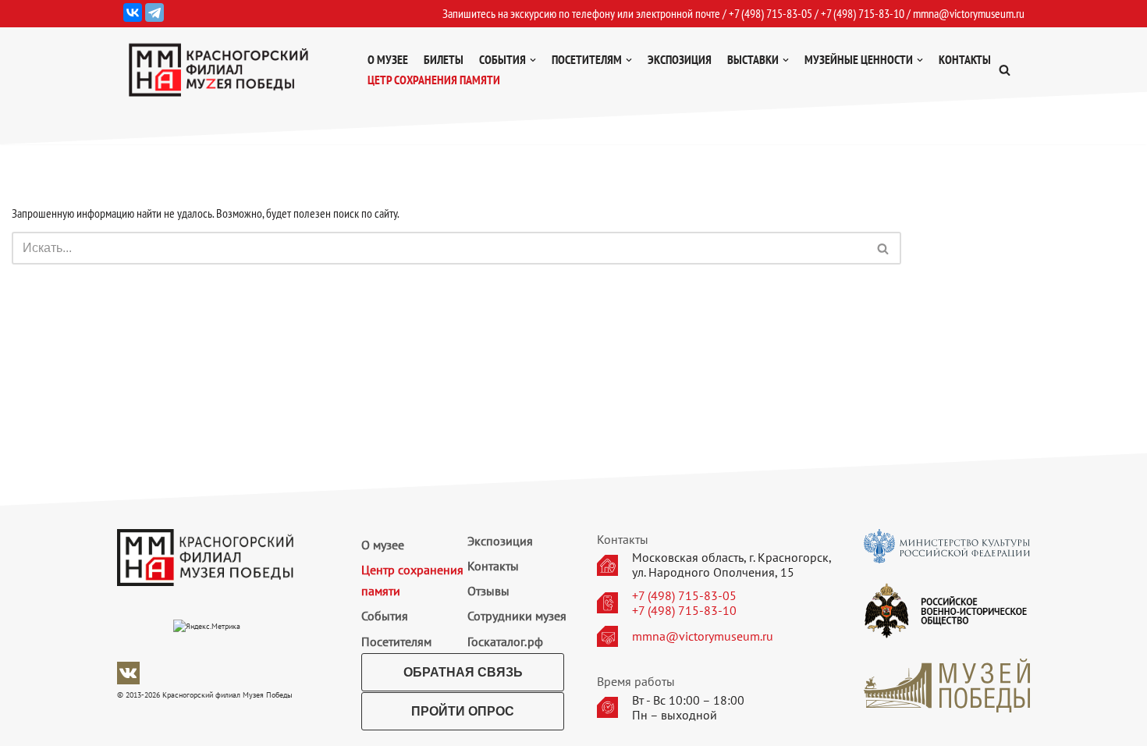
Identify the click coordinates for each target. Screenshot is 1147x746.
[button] (1004, 70)
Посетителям (396, 641)
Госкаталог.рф (505, 641)
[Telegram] (154, 12)
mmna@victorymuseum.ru (968, 13)
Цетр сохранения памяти (434, 79)
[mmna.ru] (218, 69)
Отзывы (488, 591)
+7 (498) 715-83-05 (684, 595)
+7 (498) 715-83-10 (684, 610)
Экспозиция (680, 59)
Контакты (965, 59)
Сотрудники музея (516, 615)
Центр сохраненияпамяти (412, 580)
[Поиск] (883, 248)
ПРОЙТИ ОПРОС (462, 711)
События (384, 615)
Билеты (443, 59)
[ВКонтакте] (132, 12)
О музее (388, 59)
